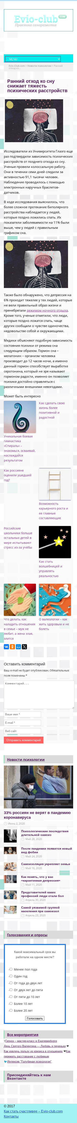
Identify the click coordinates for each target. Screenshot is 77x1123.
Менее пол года (25, 969)
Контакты (11, 1116)
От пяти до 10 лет (27, 997)
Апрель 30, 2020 (35, 900)
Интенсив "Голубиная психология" (29, 1061)
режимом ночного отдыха (47, 310)
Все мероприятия (22, 1034)
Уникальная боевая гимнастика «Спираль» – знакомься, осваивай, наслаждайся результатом (19, 448)
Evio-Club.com (17, 65)
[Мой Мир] (18, 646)
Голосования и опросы (27, 935)
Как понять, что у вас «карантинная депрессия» (40, 878)
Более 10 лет (23, 1004)
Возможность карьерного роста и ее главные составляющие (53, 511)
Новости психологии (39, 65)
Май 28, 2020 (33, 839)
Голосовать (35, 1018)
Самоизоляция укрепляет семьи (45, 864)
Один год (20, 976)
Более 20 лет (23, 1010)
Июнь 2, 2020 (16, 823)
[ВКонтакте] (6, 646)
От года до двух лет (28, 983)
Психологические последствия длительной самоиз (44, 833)
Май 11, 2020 (33, 884)
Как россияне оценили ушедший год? (17, 475)
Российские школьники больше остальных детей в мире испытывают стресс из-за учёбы (18, 538)
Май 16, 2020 (33, 868)
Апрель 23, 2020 (35, 915)
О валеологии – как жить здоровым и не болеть (54, 624)
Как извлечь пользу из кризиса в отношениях (33, 1051)
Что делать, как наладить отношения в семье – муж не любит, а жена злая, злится (19, 629)
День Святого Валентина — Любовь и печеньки (35, 1046)
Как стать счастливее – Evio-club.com (33, 1111)
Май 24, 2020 (33, 856)
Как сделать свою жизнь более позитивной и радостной (52, 410)
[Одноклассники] (12, 646)
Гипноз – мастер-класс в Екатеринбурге (31, 1041)
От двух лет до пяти (28, 990)
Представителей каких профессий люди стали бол (42, 894)
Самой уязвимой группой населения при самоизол (40, 909)
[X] (24, 646)
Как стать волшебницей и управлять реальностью (50, 568)
